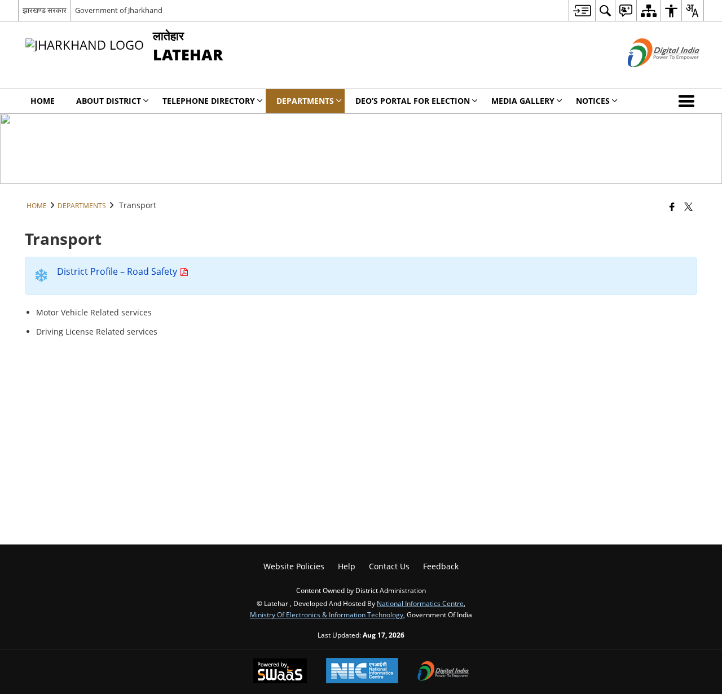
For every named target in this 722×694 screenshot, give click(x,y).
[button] (688, 101)
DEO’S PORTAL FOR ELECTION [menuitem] (412, 100)
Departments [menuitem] (305, 100)
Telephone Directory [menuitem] (208, 100)
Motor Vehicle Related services (94, 312)
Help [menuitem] (346, 566)
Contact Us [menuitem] (389, 566)
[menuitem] (582, 10)
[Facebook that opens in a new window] (672, 206)
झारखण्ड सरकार (45, 10)
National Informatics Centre (420, 603)
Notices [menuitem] (593, 100)
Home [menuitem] (42, 100)
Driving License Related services (96, 331)
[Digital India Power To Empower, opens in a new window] (443, 672)
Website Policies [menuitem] (293, 566)
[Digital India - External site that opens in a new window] (649, 76)
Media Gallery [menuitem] (522, 100)
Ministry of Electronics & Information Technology (326, 614)
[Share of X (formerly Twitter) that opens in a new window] (688, 206)
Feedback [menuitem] (441, 566)
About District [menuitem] (108, 100)
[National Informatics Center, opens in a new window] (362, 671)
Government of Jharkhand (118, 10)
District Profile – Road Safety (118, 271)
